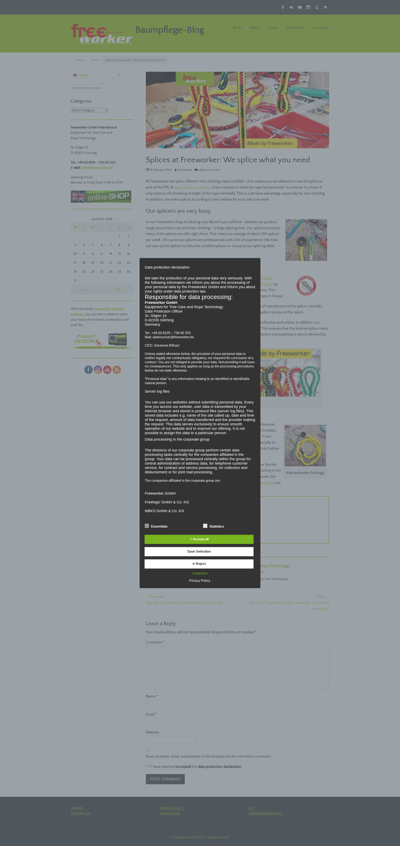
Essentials (159, 526)
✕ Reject (199, 564)
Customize (200, 573)
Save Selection (199, 551)
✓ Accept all (199, 539)
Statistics (216, 526)
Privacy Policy (199, 580)
